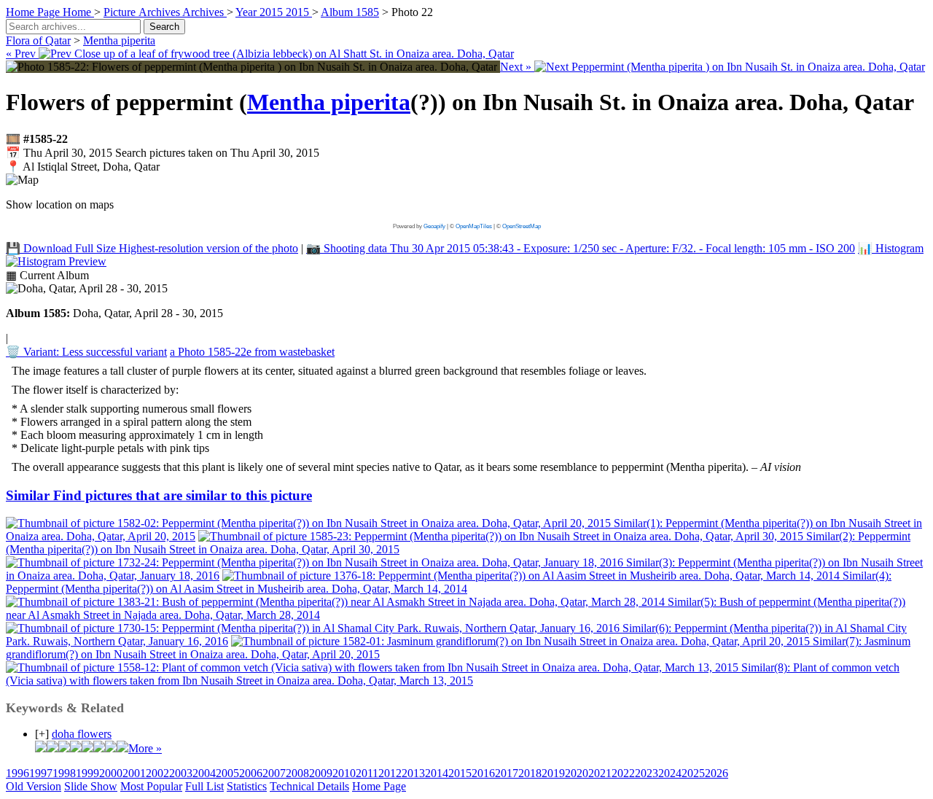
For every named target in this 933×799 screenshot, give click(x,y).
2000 (110, 773)
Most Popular (151, 786)
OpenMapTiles (474, 226)
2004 (204, 773)
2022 (623, 773)
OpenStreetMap (521, 226)
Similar (159, 495)
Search (164, 26)
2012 (390, 773)
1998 (64, 773)
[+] (42, 734)
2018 (530, 773)
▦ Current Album (47, 275)
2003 (180, 773)
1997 (40, 773)
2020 (576, 773)
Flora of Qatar (38, 40)
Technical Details (309, 786)
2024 (670, 773)
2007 (274, 773)
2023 (646, 773)
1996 (17, 773)
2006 (250, 773)
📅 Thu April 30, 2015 (162, 153)
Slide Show (90, 786)
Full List (204, 786)
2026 (716, 773)
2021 (600, 773)
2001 (134, 773)
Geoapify (434, 226)
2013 (413, 773)
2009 (320, 773)
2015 (460, 773)
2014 (436, 773)
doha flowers (82, 734)
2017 (506, 773)
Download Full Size (152, 248)
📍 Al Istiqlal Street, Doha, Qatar (83, 166)
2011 (367, 773)
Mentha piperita (119, 40)
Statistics (247, 786)
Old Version (33, 786)
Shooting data (580, 248)
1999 (87, 773)
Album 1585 (350, 12)
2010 (344, 773)
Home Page (379, 786)
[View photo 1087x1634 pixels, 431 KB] (253, 67)
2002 (157, 773)
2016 (483, 773)
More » (145, 748)
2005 (227, 773)
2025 (693, 773)
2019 (553, 773)
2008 (297, 773)
